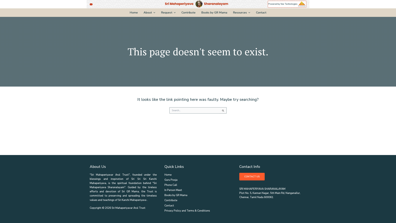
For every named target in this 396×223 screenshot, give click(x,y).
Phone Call (170, 185)
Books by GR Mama (214, 13)
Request (166, 13)
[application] (153, 12)
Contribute (188, 13)
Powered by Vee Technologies (283, 4)
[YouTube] (91, 4)
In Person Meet (173, 190)
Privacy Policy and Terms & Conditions (187, 210)
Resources (240, 13)
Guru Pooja (170, 180)
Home (134, 13)
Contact (261, 13)
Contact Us (252, 176)
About (148, 13)
